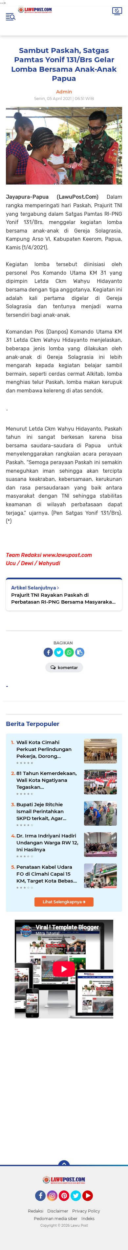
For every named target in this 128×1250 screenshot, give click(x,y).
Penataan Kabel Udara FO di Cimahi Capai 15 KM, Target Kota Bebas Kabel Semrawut (44, 874)
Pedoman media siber (55, 1218)
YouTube (92, 1204)
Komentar (67, 667)
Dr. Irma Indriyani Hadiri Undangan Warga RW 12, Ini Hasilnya (47, 843)
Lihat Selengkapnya (63, 901)
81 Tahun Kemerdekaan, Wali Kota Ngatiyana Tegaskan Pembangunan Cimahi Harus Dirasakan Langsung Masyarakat (46, 780)
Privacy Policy (86, 1211)
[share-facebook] (48, 652)
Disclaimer (57, 1211)
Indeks (88, 1218)
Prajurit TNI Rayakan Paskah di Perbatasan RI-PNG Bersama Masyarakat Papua (62, 598)
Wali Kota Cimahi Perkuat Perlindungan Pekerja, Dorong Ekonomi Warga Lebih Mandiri (44, 749)
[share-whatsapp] (69, 652)
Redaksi (35, 1211)
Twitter (79, 1204)
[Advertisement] (64, 1084)
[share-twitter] (58, 652)
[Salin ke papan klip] (79, 652)
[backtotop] (64, 1166)
